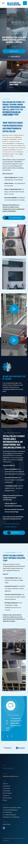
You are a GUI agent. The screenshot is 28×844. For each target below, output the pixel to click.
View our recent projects (15, 217)
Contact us (6, 795)
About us (5, 783)
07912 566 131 (15, 57)
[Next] (11, 736)
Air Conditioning (7, 812)
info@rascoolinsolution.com (11, 776)
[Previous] (7, 736)
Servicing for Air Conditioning (11, 817)
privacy (5, 800)
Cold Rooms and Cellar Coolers (12, 807)
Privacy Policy (6, 824)
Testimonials (6, 791)
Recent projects (7, 793)
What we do (6, 786)
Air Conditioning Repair (9, 815)
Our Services (6, 788)
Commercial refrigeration (10, 810)
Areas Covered (7, 798)
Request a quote (14, 51)
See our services (15, 532)
